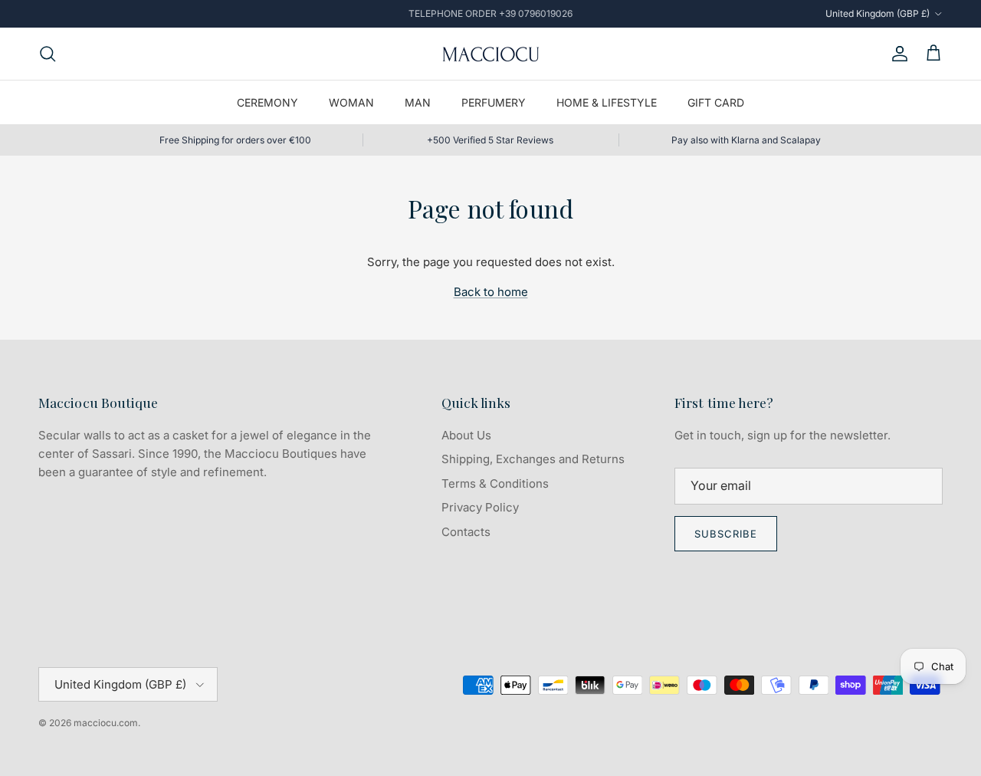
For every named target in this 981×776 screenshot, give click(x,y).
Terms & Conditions (495, 483)
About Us (466, 435)
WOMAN (351, 102)
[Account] (896, 53)
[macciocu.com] (490, 53)
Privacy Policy (480, 507)
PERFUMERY (493, 102)
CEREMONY (267, 102)
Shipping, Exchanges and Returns (533, 459)
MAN (418, 102)
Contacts (465, 531)
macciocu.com (106, 722)
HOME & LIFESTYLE (606, 102)
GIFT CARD (715, 102)
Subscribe (725, 534)
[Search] (47, 53)
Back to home (491, 291)
